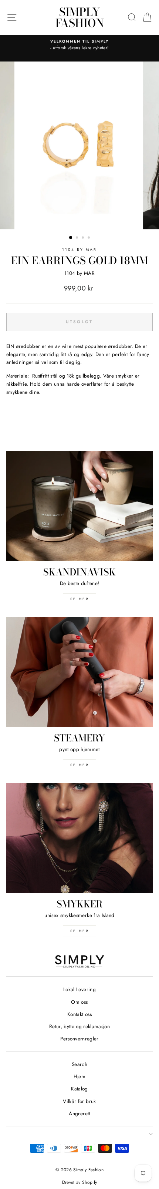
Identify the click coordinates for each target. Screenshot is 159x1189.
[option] (79, 45)
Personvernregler (79, 1038)
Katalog (79, 1088)
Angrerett (79, 1113)
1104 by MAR (79, 249)
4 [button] (89, 238)
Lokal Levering (79, 989)
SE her (79, 599)
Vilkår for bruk (79, 1101)
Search (79, 1064)
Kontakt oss (79, 1014)
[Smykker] (79, 838)
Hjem (79, 1076)
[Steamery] (79, 672)
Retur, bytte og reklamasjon (79, 1026)
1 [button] (71, 238)
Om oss (79, 1002)
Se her (79, 765)
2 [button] (78, 238)
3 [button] (83, 238)
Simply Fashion (79, 17)
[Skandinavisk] (79, 506)
